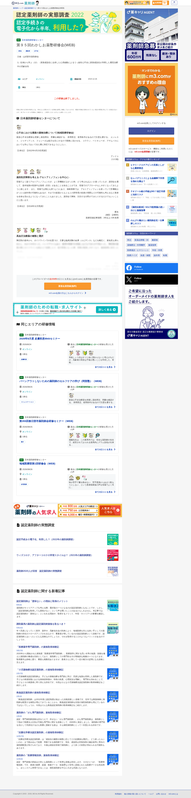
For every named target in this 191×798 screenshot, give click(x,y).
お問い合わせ (161, 794)
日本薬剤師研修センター (32, 40)
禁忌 (129, 240)
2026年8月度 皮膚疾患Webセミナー (39, 338)
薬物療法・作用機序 (136, 245)
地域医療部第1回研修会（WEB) (37, 463)
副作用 (157, 255)
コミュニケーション (27, 402)
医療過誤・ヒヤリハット (138, 250)
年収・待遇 (157, 250)
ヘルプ (151, 794)
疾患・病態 (145, 255)
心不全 (36, 51)
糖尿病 (155, 240)
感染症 (28, 51)
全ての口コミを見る (104, 367)
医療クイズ (132, 255)
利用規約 (118, 794)
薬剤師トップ (18, 8)
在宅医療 (24, 484)
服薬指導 (152, 245)
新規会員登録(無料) (67, 286)
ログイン (174, 3)
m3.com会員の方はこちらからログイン (66, 293)
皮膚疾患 (24, 359)
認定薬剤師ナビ (30, 8)
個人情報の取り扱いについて (135, 794)
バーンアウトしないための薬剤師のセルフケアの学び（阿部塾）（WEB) (60, 381)
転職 (165, 255)
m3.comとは (173, 794)
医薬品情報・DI (141, 240)
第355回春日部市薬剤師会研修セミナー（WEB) (46, 421)
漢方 (22, 442)
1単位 (20, 51)
